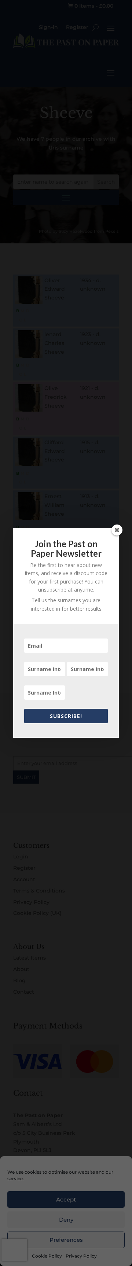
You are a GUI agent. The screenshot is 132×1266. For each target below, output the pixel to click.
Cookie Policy (47, 1256)
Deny (66, 1219)
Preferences (66, 1239)
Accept (66, 1199)
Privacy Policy (81, 1256)
